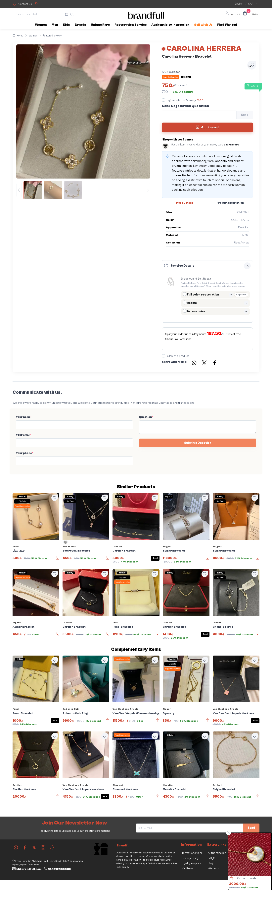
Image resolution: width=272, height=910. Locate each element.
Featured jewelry (52, 35)
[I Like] (54, 498)
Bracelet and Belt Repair (196, 278)
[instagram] (43, 847)
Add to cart (210, 127)
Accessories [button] (196, 311)
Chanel (217, 622)
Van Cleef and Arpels (125, 709)
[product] (249, 854)
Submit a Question (197, 443)
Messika (168, 785)
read (200, 100)
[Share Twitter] (204, 363)
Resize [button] (192, 303)
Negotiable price (22, 506)
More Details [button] (184, 202)
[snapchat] (52, 847)
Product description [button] (230, 202)
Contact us (25, 4)
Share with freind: (174, 361)
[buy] (230, 879)
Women (33, 35)
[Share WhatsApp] (36, 3)
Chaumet (118, 785)
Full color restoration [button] (203, 294)
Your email (23, 435)
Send (251, 828)
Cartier (117, 546)
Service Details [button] (182, 265)
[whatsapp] (16, 847)
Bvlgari (167, 546)
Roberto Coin (71, 709)
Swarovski (69, 546)
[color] (65, 543)
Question (146, 417)
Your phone (24, 453)
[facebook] (24, 847)
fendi (16, 546)
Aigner (17, 622)
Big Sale (22, 501)
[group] (83, 190)
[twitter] (34, 847)
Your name (23, 417)
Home (20, 35)
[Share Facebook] (214, 363)
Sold (155, 558)
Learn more (231, 144)
